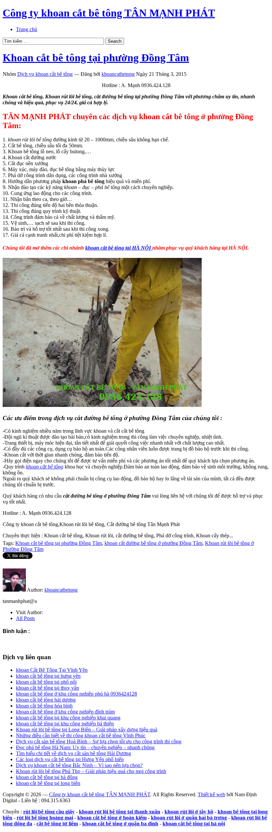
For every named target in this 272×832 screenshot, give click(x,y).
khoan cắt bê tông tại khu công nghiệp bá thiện (65, 723)
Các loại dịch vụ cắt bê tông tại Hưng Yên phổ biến (70, 759)
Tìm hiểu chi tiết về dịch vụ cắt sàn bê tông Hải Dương (73, 753)
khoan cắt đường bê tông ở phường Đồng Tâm (153, 543)
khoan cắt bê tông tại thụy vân (47, 688)
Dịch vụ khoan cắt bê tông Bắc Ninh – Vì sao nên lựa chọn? (79, 765)
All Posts (25, 618)
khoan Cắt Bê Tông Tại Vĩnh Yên (52, 670)
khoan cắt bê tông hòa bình (44, 706)
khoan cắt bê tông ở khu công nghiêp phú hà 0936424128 (76, 694)
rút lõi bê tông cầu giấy (49, 811)
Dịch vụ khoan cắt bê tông (45, 74)
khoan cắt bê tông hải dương (46, 700)
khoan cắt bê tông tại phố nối (46, 682)
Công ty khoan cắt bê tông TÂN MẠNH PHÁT (109, 13)
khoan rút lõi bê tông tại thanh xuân (119, 811)
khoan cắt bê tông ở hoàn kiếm (112, 817)
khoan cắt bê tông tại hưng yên (48, 676)
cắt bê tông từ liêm (57, 823)
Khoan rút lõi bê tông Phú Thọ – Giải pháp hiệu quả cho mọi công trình (91, 771)
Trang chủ (26, 29)
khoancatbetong (118, 74)
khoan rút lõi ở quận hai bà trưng (189, 817)
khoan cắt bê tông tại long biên (48, 783)
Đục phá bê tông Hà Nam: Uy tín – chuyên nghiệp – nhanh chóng (85, 747)
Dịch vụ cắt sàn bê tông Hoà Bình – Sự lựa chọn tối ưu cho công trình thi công (98, 741)
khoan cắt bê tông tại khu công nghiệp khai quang (68, 717)
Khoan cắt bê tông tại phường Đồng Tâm (96, 58)
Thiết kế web (211, 794)
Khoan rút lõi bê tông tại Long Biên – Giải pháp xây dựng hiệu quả (86, 729)
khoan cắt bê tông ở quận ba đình (120, 823)
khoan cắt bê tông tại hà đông (47, 777)
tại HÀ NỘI (118, 248)
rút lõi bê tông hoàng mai (45, 817)
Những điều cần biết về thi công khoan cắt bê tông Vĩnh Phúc (81, 735)
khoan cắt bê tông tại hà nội (194, 823)
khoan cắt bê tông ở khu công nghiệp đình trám (65, 711)
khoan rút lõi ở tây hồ (189, 811)
